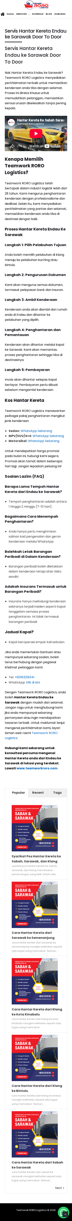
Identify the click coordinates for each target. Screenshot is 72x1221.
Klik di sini (33, 682)
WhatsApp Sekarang (36, 431)
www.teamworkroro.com (37, 768)
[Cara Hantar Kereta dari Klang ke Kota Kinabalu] (35, 1003)
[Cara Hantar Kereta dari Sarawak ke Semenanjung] (35, 927)
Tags (57, 792)
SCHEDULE (37, 13)
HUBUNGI (59, 13)
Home (10, 13)
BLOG (49, 13)
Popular (18, 792)
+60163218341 (24, 677)
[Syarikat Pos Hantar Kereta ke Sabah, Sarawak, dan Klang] (35, 850)
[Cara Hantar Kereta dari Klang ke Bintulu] (35, 1080)
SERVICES (21, 13)
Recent (38, 792)
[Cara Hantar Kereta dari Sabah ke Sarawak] (35, 1156)
